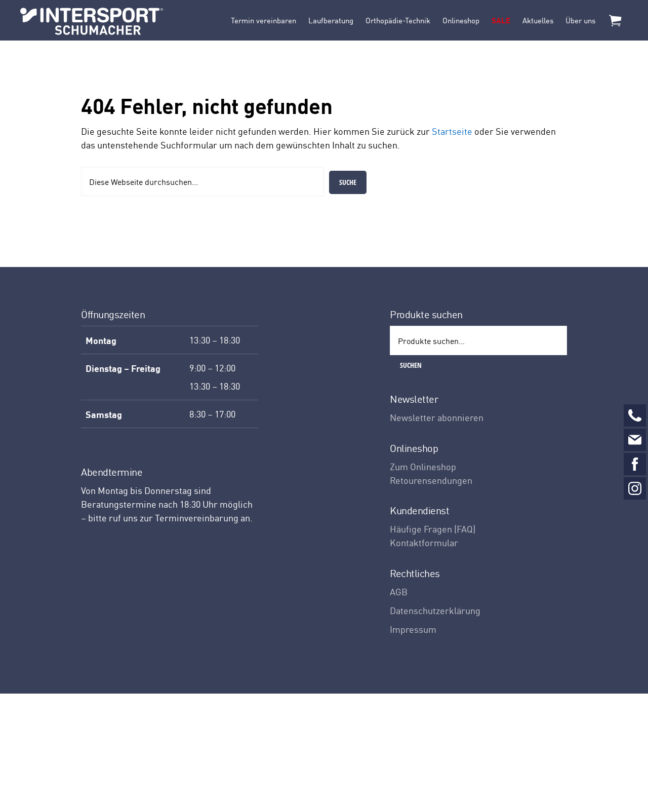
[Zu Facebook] (635, 464)
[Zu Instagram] (635, 488)
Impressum (413, 629)
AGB (399, 591)
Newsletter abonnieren (436, 417)
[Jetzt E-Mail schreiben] (635, 440)
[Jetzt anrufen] (635, 415)
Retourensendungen (431, 480)
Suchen (411, 365)
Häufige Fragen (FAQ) (432, 528)
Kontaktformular (424, 542)
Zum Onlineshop (423, 466)
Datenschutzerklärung (435, 610)
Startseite (452, 131)
